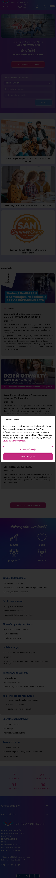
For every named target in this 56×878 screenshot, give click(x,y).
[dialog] (28, 439)
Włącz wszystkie (28, 456)
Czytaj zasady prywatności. (14, 441)
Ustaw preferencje (28, 449)
